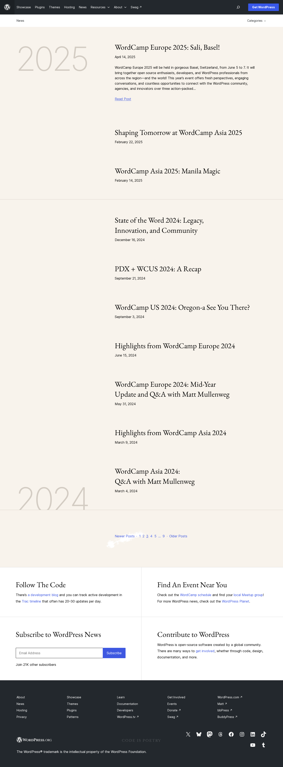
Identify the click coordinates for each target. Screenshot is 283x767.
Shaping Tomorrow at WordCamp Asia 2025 (178, 132)
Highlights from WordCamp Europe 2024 (175, 345)
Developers (125, 710)
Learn (121, 697)
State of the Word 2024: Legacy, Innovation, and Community (159, 225)
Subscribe (114, 653)
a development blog (43, 595)
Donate (174, 710)
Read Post (123, 99)
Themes (72, 704)
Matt (222, 704)
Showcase (74, 697)
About (21, 697)
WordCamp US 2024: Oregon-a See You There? (182, 307)
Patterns (73, 717)
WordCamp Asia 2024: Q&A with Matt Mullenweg (155, 476)
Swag (173, 717)
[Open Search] (238, 7)
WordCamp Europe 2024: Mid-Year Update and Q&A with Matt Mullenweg (172, 389)
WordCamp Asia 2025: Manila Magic (167, 171)
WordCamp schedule (195, 595)
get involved (205, 651)
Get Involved (176, 697)
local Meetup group (248, 595)
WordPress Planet (235, 601)
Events (172, 704)
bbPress (225, 710)
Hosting (22, 710)
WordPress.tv (128, 717)
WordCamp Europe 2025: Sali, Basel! (167, 47)
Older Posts (178, 536)
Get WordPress (263, 7)
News (20, 20)
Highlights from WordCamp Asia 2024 (170, 432)
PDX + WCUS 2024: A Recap (158, 269)
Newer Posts (125, 536)
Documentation (127, 704)
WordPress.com (230, 697)
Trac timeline (31, 601)
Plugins (72, 710)
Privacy (22, 717)
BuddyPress (228, 717)
